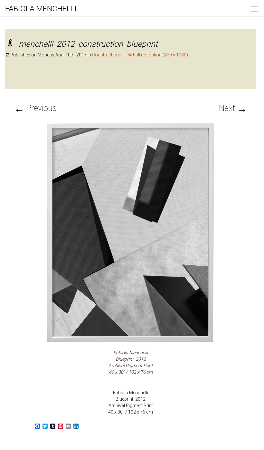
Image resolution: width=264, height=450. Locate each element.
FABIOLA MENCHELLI (41, 8)
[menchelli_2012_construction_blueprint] (130, 232)
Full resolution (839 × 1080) (160, 54)
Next (233, 108)
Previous (35, 108)
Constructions (106, 54)
